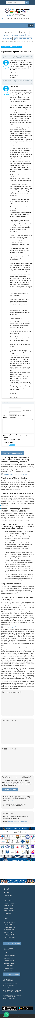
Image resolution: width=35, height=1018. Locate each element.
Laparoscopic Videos (9, 955)
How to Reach (7, 898)
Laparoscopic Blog (9, 963)
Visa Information (8, 932)
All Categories (15, 56)
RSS (13, 800)
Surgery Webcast (8, 965)
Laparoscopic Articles (9, 958)
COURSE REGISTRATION (12, 943)
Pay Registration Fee (9, 927)
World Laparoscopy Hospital (16, 1016)
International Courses (9, 940)
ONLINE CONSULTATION (11, 974)
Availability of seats (9, 903)
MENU (31, 25)
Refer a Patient (8, 924)
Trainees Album (8, 970)
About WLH (7, 892)
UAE (25, 41)
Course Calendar (8, 900)
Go (27, 2)
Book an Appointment (9, 922)
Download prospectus (10, 789)
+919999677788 (18, 15)
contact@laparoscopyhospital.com (19, 18)
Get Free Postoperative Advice (13, 453)
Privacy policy (7, 913)
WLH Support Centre (9, 935)
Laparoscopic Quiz (9, 960)
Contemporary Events (9, 937)
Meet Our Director (8, 905)
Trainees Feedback (9, 908)
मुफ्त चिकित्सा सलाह (23, 38)
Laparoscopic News (9, 968)
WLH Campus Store (9, 929)
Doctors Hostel (8, 895)
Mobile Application (9, 953)
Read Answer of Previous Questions (11, 46)
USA (30, 41)
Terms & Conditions (9, 910)
